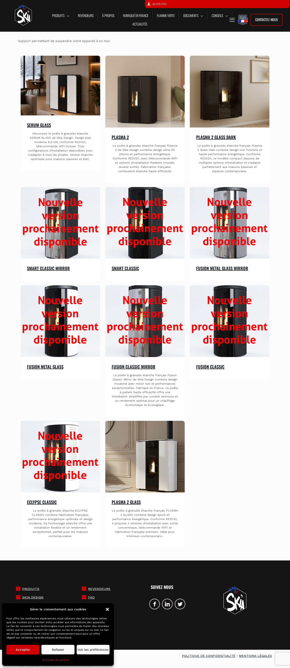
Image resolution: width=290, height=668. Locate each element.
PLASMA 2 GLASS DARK (216, 137)
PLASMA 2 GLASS (126, 502)
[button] (107, 609)
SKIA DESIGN (33, 597)
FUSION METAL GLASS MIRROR (222, 268)
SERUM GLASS (39, 125)
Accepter (23, 650)
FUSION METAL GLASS (45, 366)
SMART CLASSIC (125, 268)
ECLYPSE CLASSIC (42, 502)
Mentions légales (255, 656)
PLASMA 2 (120, 137)
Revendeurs (99, 589)
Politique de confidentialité (208, 656)
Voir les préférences (93, 650)
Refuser (58, 650)
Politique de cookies (56, 659)
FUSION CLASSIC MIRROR (133, 366)
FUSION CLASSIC (210, 366)
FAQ (91, 597)
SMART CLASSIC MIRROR (48, 268)
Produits (30, 589)
